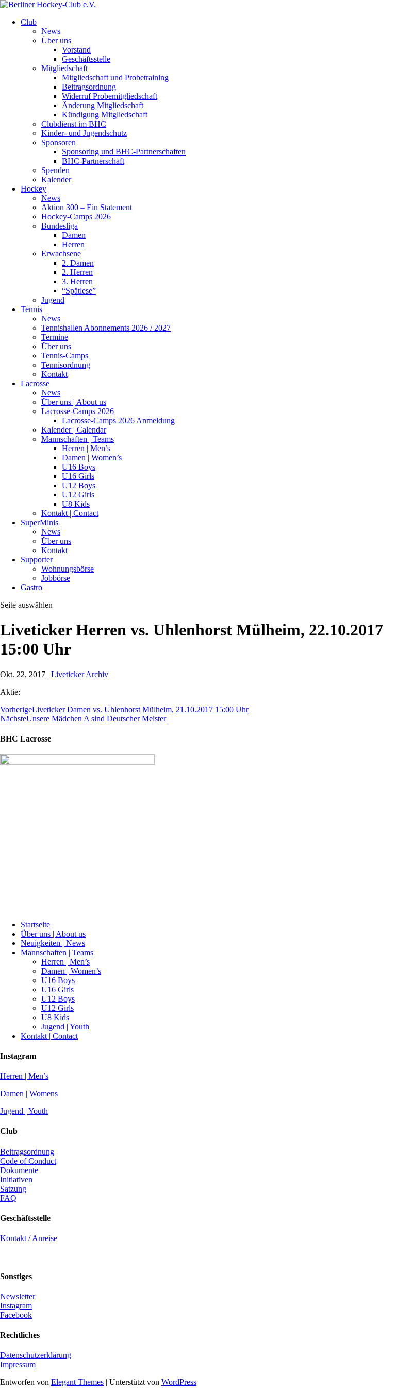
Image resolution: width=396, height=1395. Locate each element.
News (50, 31)
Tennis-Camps (64, 355)
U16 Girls (78, 476)
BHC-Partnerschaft (93, 161)
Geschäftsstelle (86, 59)
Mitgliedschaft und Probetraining (115, 77)
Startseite (35, 924)
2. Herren (77, 272)
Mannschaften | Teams (77, 439)
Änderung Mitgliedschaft (102, 105)
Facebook (16, 1315)
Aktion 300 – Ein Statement (86, 207)
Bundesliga (59, 225)
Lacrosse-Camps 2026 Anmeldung (118, 420)
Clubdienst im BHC (73, 123)
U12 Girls (78, 494)
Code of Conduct (28, 1161)
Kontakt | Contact (69, 513)
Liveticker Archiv (79, 674)
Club (29, 22)
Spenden (55, 170)
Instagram (16, 1305)
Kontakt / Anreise (28, 1238)
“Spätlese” (79, 290)
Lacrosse (35, 383)
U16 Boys (78, 466)
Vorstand (76, 49)
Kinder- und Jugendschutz (84, 133)
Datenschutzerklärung (35, 1355)
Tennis (31, 309)
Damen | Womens (29, 1093)
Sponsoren (58, 142)
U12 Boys (78, 485)
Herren (73, 244)
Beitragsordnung (89, 86)
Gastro (31, 587)
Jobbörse (55, 578)
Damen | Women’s (92, 457)
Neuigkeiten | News (53, 943)
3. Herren (77, 281)
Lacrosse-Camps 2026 (77, 411)
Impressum (18, 1364)
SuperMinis (39, 522)
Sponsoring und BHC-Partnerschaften (124, 151)
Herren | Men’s (86, 448)
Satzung (13, 1188)
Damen (74, 235)
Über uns (56, 40)
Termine (54, 337)
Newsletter (17, 1296)
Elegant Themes (77, 1381)
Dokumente (19, 1170)
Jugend (52, 300)
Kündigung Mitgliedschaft (104, 114)
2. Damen (78, 263)
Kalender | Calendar (73, 429)
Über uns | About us (73, 402)
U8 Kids (76, 504)
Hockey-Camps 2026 (76, 216)
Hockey (33, 188)
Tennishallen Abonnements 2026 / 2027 (106, 327)
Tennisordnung (65, 364)
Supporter (37, 559)
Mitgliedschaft (64, 68)
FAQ (8, 1198)
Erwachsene (61, 253)
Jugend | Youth (65, 1026)
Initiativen (16, 1179)
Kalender (56, 179)
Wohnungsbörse (67, 568)
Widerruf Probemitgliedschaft (109, 96)
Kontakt (54, 374)
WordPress (178, 1381)
